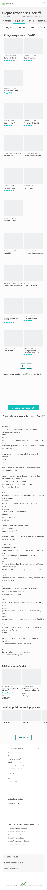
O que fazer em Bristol (16, 832)
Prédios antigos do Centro (33, 253)
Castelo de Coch (30, 58)
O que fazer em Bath (16, 838)
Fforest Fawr (8, 351)
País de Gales (8, 155)
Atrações (7, 28)
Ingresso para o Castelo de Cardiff (10, 689)
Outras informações (15, 799)
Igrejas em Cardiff (14, 759)
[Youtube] (29, 877)
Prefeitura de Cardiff (31, 123)
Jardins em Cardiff (14, 762)
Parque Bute (28, 188)
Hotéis (31, 21)
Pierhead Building (30, 318)
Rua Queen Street (30, 286)
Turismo (7, 21)
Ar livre (33, 28)
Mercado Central (10, 220)
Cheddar (6, 722)
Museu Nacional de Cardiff (11, 319)
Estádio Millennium (11, 90)
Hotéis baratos (13, 803)
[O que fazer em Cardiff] (29, 366)
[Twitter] (23, 877)
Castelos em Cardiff (15, 753)
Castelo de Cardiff (10, 58)
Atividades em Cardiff (14, 666)
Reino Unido (12, 781)
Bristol (25, 722)
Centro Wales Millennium (13, 286)
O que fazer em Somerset (17, 835)
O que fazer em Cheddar (17, 829)
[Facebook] (20, 877)
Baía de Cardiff (9, 123)
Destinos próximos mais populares (21, 707)
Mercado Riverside (10, 188)
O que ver (19, 21)
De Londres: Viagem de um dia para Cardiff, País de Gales (31, 689)
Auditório (7, 253)
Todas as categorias (15, 748)
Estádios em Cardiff (15, 756)
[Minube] (7, 3)
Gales (10, 778)
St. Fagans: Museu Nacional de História (31, 351)
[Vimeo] (26, 877)
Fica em (11, 774)
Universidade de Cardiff (32, 155)
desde (3, 695)
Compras (21, 28)
